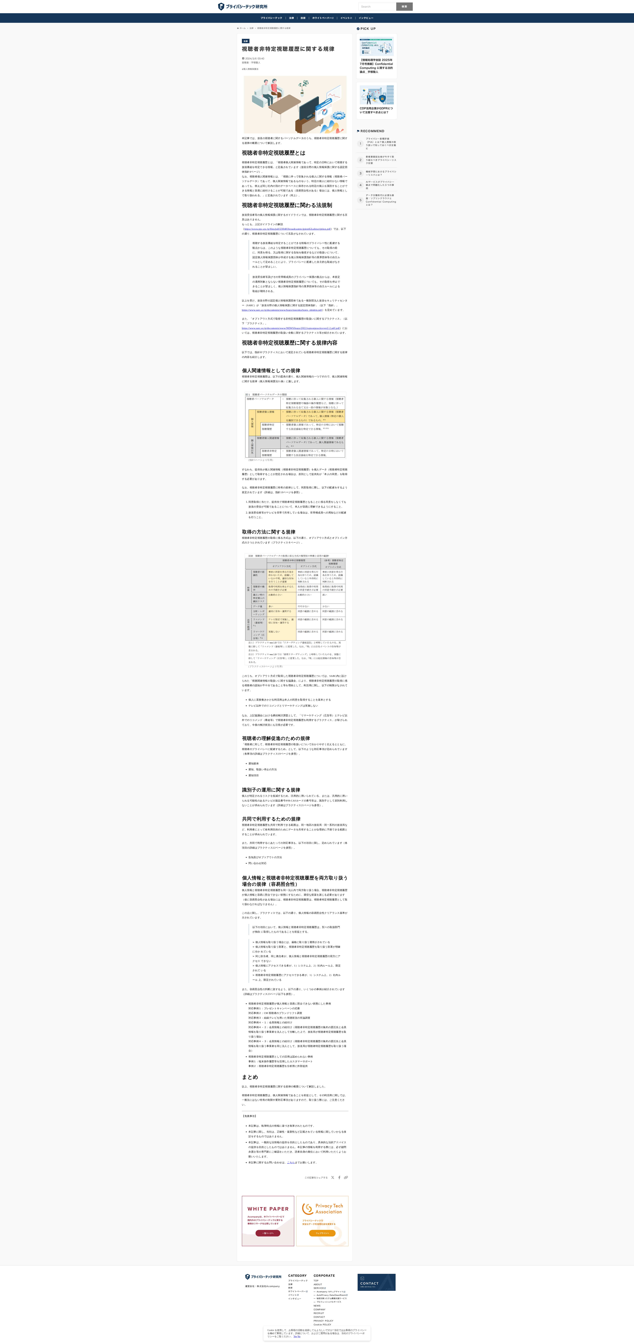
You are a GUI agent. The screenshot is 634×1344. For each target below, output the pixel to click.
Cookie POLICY (323, 1324)
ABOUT (318, 1284)
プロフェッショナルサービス (329, 1302)
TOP (316, 1280)
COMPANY (320, 1309)
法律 (291, 18)
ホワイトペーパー (322, 18)
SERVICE (319, 1288)
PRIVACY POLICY (324, 1320)
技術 (303, 18)
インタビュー (366, 18)
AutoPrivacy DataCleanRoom (331, 1295)
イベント (345, 18)
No (299, 1336)
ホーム (243, 28)
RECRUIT (319, 1313)
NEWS (317, 1305)
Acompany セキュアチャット (330, 1291)
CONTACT (319, 1317)
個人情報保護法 (250, 69)
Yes (295, 1336)
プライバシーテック (271, 18)
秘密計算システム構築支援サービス (332, 1298)
